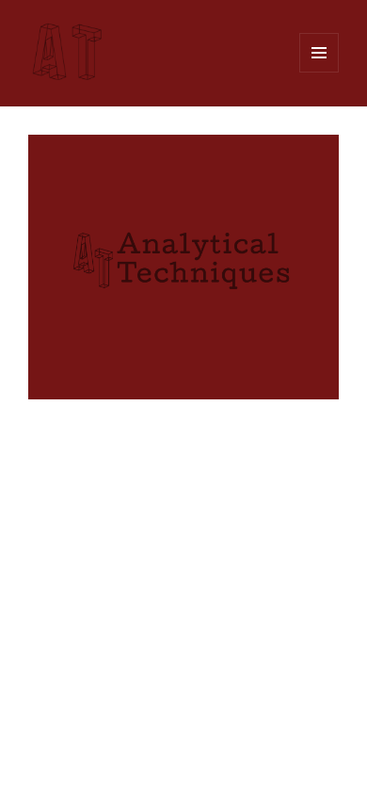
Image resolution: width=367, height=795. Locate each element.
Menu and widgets (319, 72)
